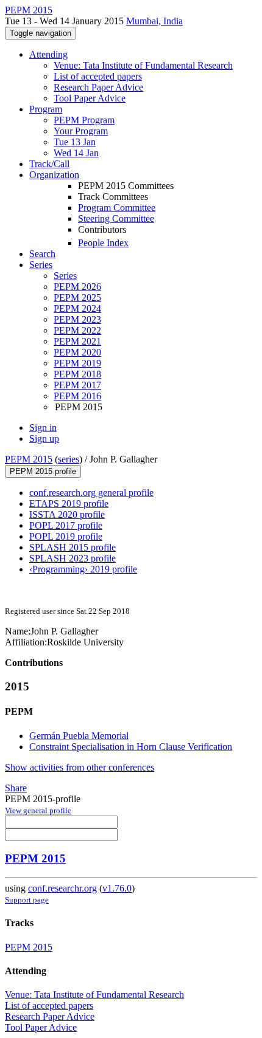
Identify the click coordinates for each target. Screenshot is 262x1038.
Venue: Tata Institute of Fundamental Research (143, 65)
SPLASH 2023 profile (72, 558)
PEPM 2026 (77, 286)
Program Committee (116, 207)
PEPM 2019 (77, 363)
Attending (48, 54)
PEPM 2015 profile (43, 471)
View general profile (38, 810)
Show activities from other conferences (79, 767)
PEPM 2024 (77, 308)
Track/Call (49, 164)
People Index (103, 243)
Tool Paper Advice (90, 98)
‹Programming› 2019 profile (83, 569)
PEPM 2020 (77, 352)
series (68, 459)
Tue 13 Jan (75, 142)
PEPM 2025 (77, 297)
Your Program (81, 131)
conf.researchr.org (62, 888)
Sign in (43, 427)
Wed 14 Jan (76, 153)
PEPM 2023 (77, 319)
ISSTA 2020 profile (67, 514)
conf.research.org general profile (91, 492)
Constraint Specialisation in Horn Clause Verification (130, 746)
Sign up (44, 438)
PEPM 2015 (28, 459)
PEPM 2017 (77, 385)
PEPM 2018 (77, 374)
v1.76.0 (117, 888)
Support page (27, 899)
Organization (54, 175)
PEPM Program (84, 120)
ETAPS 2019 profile (68, 503)
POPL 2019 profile (65, 536)
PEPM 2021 (77, 341)
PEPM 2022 (77, 330)
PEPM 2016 (77, 396)
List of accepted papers (98, 76)
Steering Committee (116, 218)
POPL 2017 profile (65, 525)
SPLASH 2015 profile (72, 547)
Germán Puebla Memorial (79, 735)
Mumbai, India (154, 21)
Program (45, 109)
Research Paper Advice (98, 87)
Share (16, 788)
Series (65, 275)
